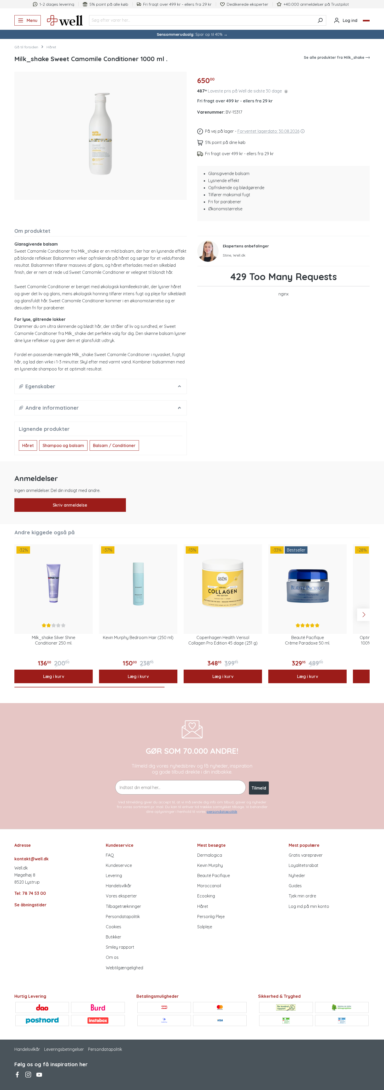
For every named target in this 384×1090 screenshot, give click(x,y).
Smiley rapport (120, 947)
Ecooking (206, 895)
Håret (28, 445)
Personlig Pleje (211, 916)
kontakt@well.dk (31, 858)
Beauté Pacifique (213, 875)
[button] (286, 91)
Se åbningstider (30, 904)
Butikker (113, 937)
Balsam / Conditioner (114, 445)
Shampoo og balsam (63, 445)
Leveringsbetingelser (64, 1049)
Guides (295, 885)
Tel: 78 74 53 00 (30, 893)
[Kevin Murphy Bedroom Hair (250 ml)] (138, 583)
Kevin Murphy (210, 865)
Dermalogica (209, 855)
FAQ (110, 855)
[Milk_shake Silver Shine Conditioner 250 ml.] (53, 583)
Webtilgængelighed (124, 967)
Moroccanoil (209, 885)
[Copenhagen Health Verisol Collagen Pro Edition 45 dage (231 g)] (223, 583)
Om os (112, 957)
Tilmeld (259, 788)
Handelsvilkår (118, 885)
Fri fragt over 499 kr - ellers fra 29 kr (235, 100)
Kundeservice (119, 865)
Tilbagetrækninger (123, 906)
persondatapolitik (222, 811)
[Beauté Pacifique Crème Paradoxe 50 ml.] (307, 583)
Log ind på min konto (309, 906)
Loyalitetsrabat (303, 865)
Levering (114, 875)
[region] (100, 134)
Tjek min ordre (302, 895)
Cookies (113, 926)
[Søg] (320, 20)
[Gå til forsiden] (65, 20)
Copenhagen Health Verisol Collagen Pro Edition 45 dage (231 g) (223, 640)
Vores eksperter (121, 895)
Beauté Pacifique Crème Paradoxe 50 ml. (307, 640)
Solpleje (204, 926)
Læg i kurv (53, 676)
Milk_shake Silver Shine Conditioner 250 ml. (53, 640)
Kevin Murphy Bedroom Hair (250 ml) (138, 637)
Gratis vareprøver (306, 855)
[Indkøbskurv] (366, 20)
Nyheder (297, 875)
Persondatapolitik (123, 916)
